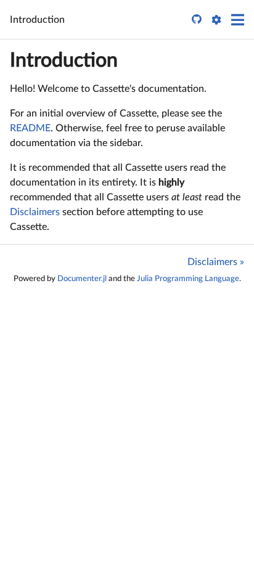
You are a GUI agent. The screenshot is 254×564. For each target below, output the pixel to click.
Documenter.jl (82, 278)
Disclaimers (35, 212)
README (30, 128)
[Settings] (216, 20)
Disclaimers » (215, 262)
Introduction (64, 60)
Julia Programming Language (188, 278)
